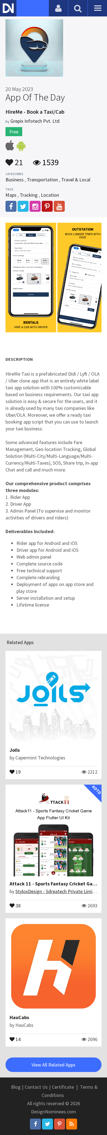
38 (18, 905)
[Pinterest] (59, 1124)
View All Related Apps (53, 1065)
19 (18, 771)
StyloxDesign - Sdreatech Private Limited (57, 891)
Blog (16, 1087)
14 (18, 1039)
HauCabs (19, 1017)
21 (18, 159)
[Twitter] (47, 1124)
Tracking (29, 195)
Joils (15, 750)
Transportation (42, 179)
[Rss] (71, 1124)
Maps (10, 195)
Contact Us (36, 1087)
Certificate (63, 1087)
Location (50, 195)
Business (14, 179)
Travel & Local (75, 179)
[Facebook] (35, 1124)
